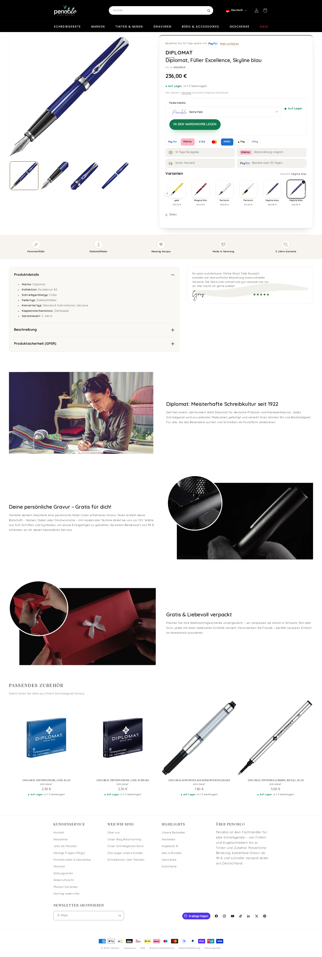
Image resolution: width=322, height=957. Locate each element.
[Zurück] (167, 193)
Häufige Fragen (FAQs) (69, 853)
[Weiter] (305, 193)
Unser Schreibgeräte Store (126, 846)
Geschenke (240, 27)
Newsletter (60, 839)
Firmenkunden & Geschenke (72, 860)
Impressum (130, 948)
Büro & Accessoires (200, 27)
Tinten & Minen (129, 27)
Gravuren (162, 27)
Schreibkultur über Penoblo (126, 860)
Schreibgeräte (67, 27)
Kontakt (58, 832)
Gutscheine (169, 866)
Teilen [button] (173, 214)
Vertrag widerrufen (66, 894)
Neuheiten (168, 839)
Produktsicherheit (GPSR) (35, 344)
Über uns (114, 832)
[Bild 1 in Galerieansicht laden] (24, 176)
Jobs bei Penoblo (65, 846)
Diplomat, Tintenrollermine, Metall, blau (276, 780)
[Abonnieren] (119, 915)
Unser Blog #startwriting (124, 839)
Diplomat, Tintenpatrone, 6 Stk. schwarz (123, 780)
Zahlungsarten (63, 873)
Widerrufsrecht (63, 880)
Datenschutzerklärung (161, 948)
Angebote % (170, 846)
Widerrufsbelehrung (189, 948)
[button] (265, 10)
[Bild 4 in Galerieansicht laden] (115, 176)
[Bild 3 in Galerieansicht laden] (85, 176)
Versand (186, 93)
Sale (264, 27)
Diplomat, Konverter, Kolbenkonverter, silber (199, 780)
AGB (142, 948)
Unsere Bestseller (173, 832)
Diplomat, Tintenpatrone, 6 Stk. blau (46, 780)
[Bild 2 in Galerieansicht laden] (54, 176)
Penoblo (114, 948)
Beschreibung (25, 330)
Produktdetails (26, 275)
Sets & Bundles (172, 853)
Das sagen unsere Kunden (125, 853)
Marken (98, 27)
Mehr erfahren (229, 43)
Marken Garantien (65, 887)
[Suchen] (208, 10)
